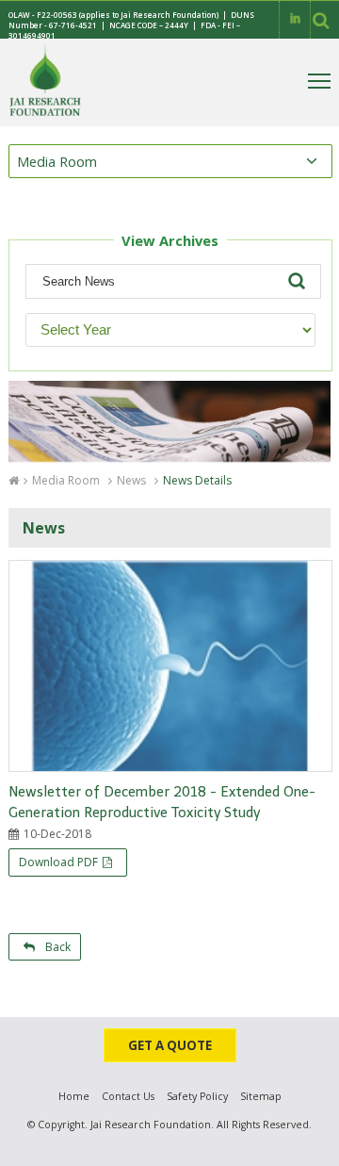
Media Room (66, 480)
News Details (197, 480)
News (131, 480)
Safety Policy (197, 1096)
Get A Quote (170, 1045)
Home (73, 1096)
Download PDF (58, 862)
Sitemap (261, 1096)
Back (55, 947)
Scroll (306, 1147)
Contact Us (128, 1096)
